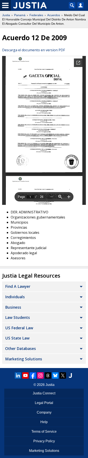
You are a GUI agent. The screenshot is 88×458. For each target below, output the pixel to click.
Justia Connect (44, 393)
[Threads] (48, 375)
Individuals (15, 296)
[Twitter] (63, 375)
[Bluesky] (55, 375)
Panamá (19, 15)
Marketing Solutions (23, 358)
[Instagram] (40, 375)
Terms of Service (44, 431)
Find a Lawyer (17, 286)
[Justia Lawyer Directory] (70, 375)
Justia (6, 15)
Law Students (17, 317)
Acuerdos (53, 15)
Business (13, 307)
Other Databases (20, 348)
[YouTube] (25, 375)
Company (44, 412)
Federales (36, 15)
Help (44, 422)
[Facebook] (33, 375)
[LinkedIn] (18, 375)
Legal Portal (44, 403)
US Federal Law (19, 327)
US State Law (17, 338)
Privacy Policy (44, 441)
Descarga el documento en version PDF (33, 50)
